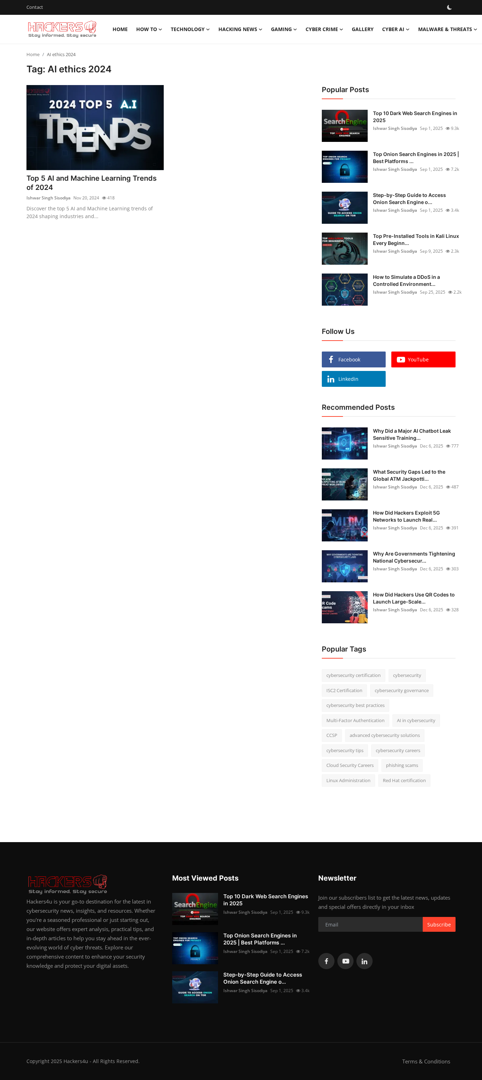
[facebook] (326, 961)
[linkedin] (364, 961)
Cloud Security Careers (350, 765)
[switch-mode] (450, 7)
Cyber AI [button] (393, 29)
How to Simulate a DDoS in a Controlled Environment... (406, 280)
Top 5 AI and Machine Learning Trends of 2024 (91, 183)
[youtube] (345, 961)
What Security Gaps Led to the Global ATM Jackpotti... (409, 475)
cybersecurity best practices (355, 705)
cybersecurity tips (344, 750)
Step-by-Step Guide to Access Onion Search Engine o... (409, 198)
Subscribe (439, 924)
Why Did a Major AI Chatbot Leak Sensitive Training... (412, 434)
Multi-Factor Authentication (355, 720)
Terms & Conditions (426, 1061)
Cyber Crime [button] (322, 29)
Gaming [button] (281, 29)
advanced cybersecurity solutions (385, 735)
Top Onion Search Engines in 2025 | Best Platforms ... (416, 157)
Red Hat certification (404, 780)
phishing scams (402, 765)
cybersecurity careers (398, 750)
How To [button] (146, 29)
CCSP (331, 735)
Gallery (363, 29)
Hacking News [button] (237, 29)
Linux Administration (348, 780)
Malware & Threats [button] (445, 29)
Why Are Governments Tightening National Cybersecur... (414, 557)
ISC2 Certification (344, 690)
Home (120, 29)
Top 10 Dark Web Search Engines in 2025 (415, 116)
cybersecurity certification (353, 675)
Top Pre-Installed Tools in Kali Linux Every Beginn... (416, 239)
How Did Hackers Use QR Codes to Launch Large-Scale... (414, 598)
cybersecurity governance (402, 690)
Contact (34, 7)
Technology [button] (188, 29)
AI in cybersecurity (416, 720)
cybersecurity (407, 675)
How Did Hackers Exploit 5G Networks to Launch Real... (406, 516)
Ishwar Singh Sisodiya (48, 198)
